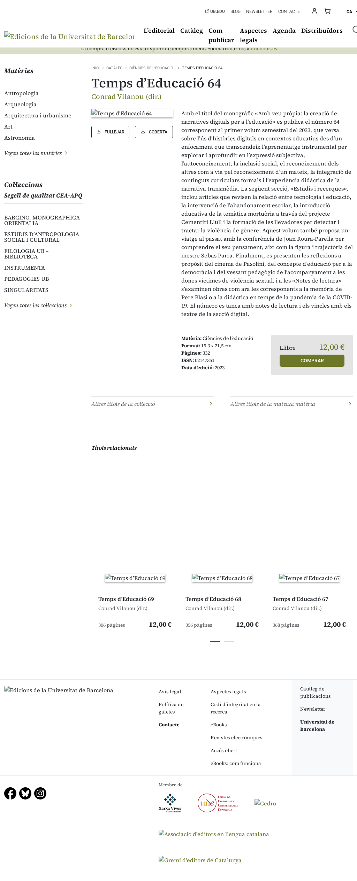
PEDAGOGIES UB (26, 278)
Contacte (289, 11)
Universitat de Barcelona (317, 725)
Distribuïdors (322, 30)
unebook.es (264, 48)
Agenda (284, 30)
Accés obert (224, 750)
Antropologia (21, 93)
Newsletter (259, 11)
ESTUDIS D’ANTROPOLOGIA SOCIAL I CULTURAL (41, 236)
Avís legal (170, 691)
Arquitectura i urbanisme (37, 115)
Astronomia (19, 137)
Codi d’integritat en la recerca (236, 708)
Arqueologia (20, 104)
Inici (95, 68)
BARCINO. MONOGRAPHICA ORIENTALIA (42, 220)
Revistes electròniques (237, 737)
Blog (235, 11)
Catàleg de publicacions (315, 692)
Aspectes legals (253, 35)
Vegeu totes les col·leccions (36, 305)
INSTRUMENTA (24, 267)
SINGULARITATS (26, 290)
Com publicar (221, 35)
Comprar (312, 360)
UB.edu (217, 11)
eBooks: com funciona (236, 763)
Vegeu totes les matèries (33, 153)
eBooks (219, 724)
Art (8, 126)
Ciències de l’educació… (152, 68)
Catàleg (191, 30)
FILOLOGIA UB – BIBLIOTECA (26, 253)
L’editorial (159, 30)
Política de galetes (171, 708)
